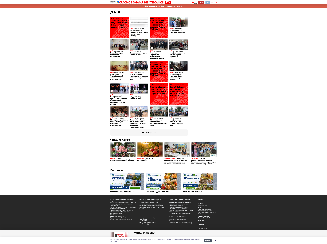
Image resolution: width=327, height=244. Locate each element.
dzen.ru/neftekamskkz (121, 217)
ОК (212, 2)
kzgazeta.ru (116, 208)
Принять (208, 240)
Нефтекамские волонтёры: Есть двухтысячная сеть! (163, 6)
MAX (201, 2)
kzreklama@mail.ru (150, 222)
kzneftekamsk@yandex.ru (146, 224)
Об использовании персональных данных (121, 219)
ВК (207, 2)
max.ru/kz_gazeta (119, 216)
